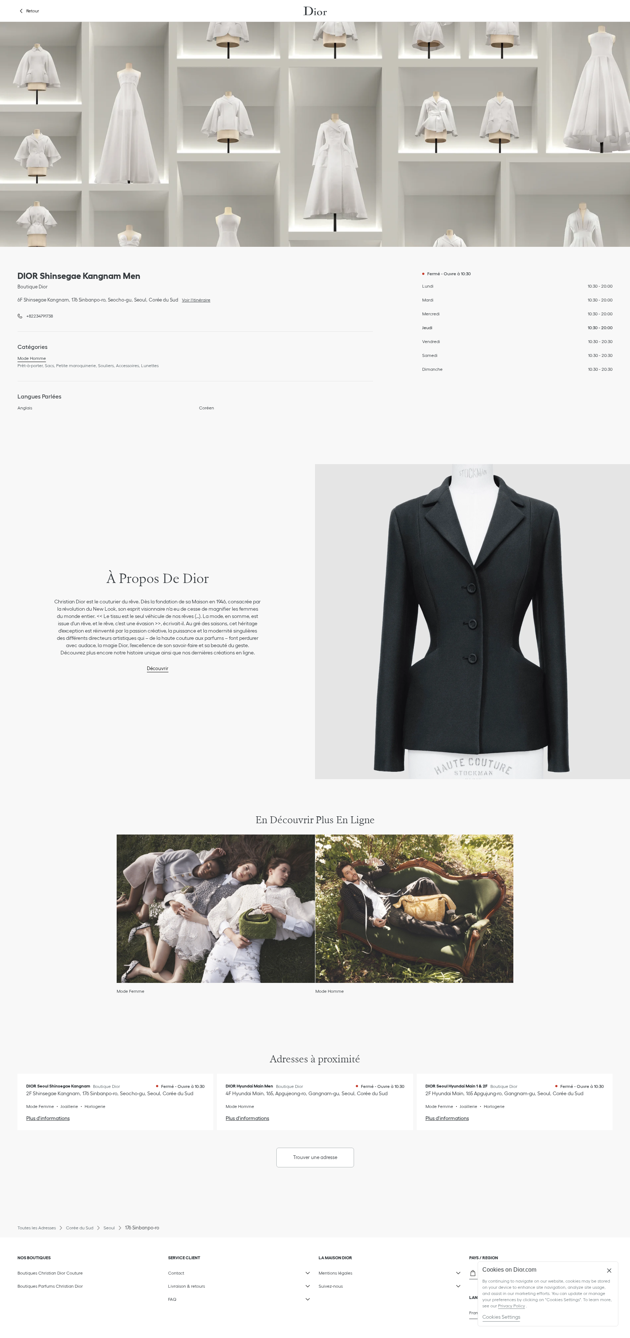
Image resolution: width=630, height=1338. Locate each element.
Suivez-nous (367, 1284)
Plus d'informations (48, 1118)
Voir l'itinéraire (194, 299)
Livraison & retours (216, 1284)
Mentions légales (367, 1271)
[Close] (609, 1270)
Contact (216, 1271)
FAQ (216, 1298)
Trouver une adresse (315, 1157)
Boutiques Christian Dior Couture (50, 1273)
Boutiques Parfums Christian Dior (50, 1286)
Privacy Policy (511, 1305)
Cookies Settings (501, 1317)
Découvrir (157, 668)
